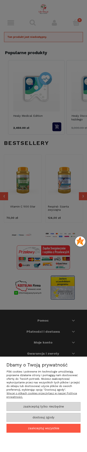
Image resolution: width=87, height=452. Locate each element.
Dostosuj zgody (43, 417)
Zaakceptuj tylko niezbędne (43, 406)
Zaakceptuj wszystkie (43, 428)
